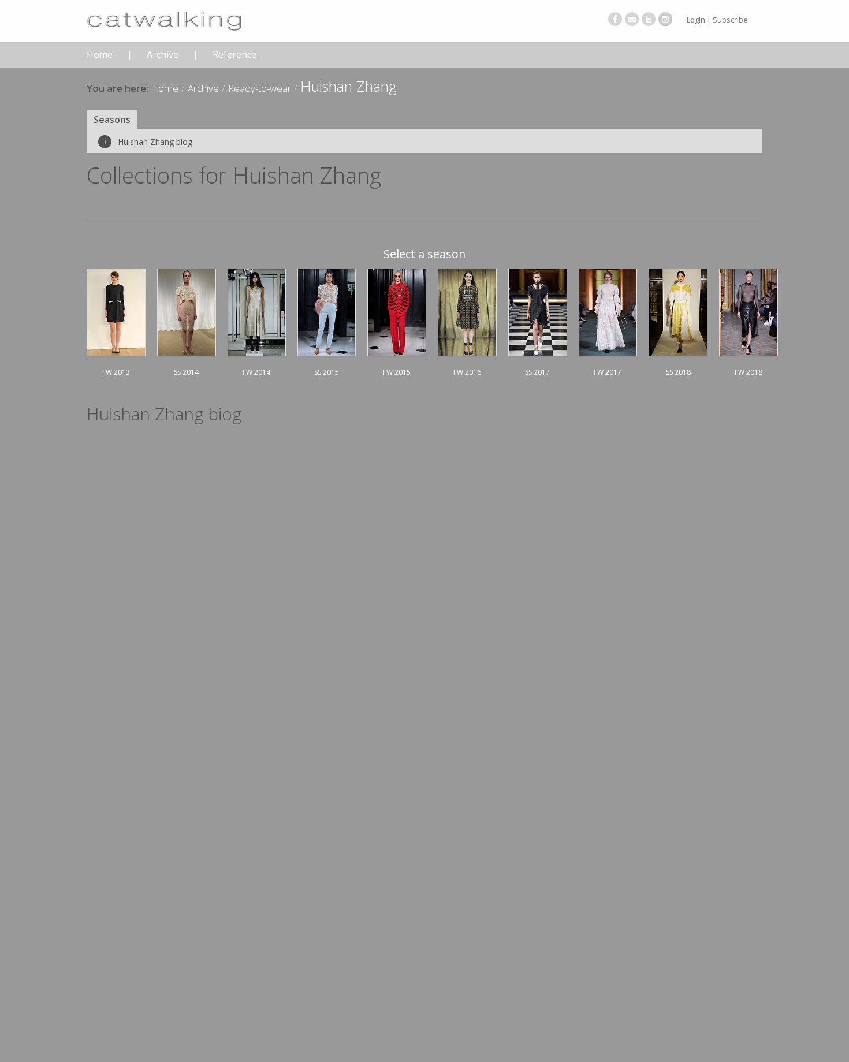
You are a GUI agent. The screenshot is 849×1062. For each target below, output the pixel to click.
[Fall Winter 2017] (608, 310)
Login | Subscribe (717, 19)
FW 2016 (467, 372)
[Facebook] (615, 19)
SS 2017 (537, 372)
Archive (162, 54)
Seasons (112, 119)
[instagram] (665, 19)
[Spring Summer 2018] (678, 310)
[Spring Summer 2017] (537, 310)
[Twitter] (649, 19)
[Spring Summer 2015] (326, 310)
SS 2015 (326, 372)
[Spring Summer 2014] (186, 310)
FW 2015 (397, 372)
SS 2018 (678, 372)
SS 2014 (186, 372)
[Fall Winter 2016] (467, 310)
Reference (234, 54)
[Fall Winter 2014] (257, 310)
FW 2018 (748, 372)
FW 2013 (116, 372)
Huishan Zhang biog (148, 141)
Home (100, 54)
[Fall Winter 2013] (116, 310)
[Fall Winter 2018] (748, 310)
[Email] (632, 19)
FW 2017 (607, 372)
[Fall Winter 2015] (396, 310)
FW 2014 (256, 372)
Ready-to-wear (259, 88)
